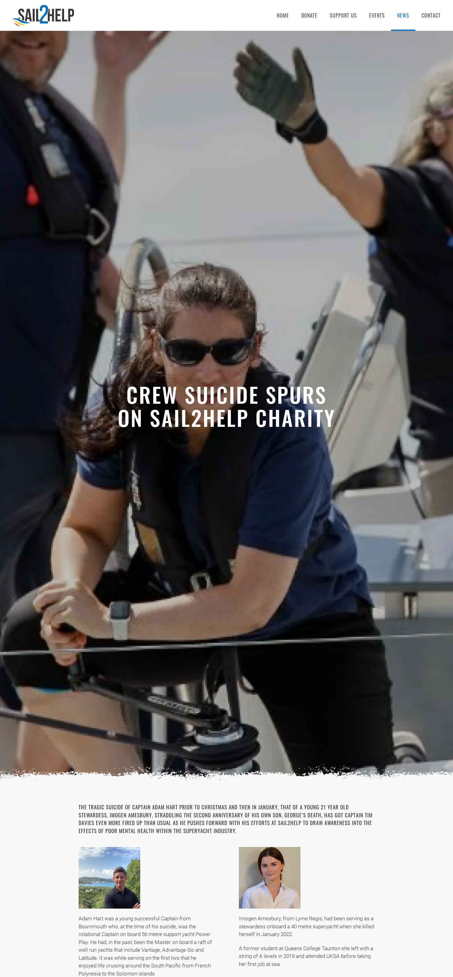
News (403, 15)
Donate (309, 15)
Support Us (343, 15)
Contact (431, 15)
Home (283, 15)
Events (377, 15)
